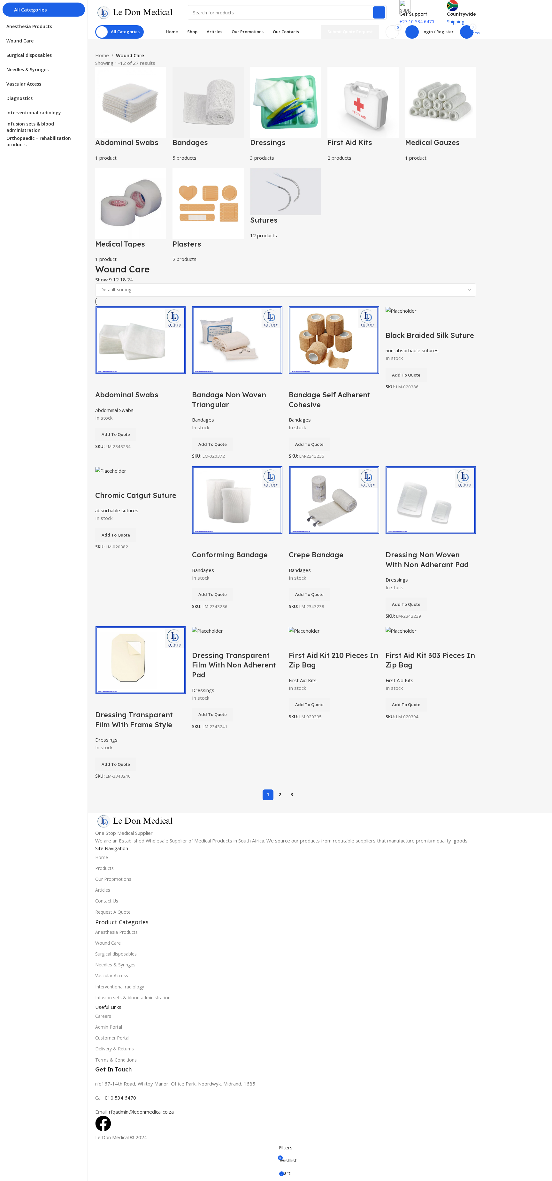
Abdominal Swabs (126, 394)
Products (104, 868)
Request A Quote (113, 912)
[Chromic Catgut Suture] (110, 470)
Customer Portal (112, 1038)
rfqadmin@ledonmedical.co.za (141, 1112)
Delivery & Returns (114, 1049)
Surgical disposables (116, 954)
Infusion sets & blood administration (133, 997)
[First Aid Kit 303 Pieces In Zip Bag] (401, 630)
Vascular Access (111, 975)
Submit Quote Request (350, 31)
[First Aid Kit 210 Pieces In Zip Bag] (304, 630)
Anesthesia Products (116, 932)
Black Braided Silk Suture (430, 335)
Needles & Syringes (115, 965)
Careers (103, 1016)
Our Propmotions (113, 879)
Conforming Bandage (230, 554)
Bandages (203, 419)
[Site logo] (135, 12)
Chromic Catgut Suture (135, 495)
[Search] (379, 12)
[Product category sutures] (285, 165)
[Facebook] (103, 1123)
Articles (102, 890)
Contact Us (106, 901)
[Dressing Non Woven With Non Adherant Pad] (431, 499)
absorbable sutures (116, 510)
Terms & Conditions (116, 1060)
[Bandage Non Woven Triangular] (237, 339)
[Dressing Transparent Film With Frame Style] (140, 659)
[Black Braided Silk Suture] (401, 310)
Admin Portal (108, 1027)
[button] (115, 434)
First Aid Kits (303, 680)
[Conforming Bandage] (237, 499)
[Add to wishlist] (103, 382)
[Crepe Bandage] (334, 499)
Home (102, 55)
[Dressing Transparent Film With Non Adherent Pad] (207, 630)
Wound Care (108, 943)
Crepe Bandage (316, 554)
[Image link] (135, 820)
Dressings (397, 579)
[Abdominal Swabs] (140, 339)
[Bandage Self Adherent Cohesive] (334, 339)
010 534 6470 (119, 1097)
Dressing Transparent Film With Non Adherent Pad (234, 665)
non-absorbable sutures (412, 350)
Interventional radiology (119, 987)
